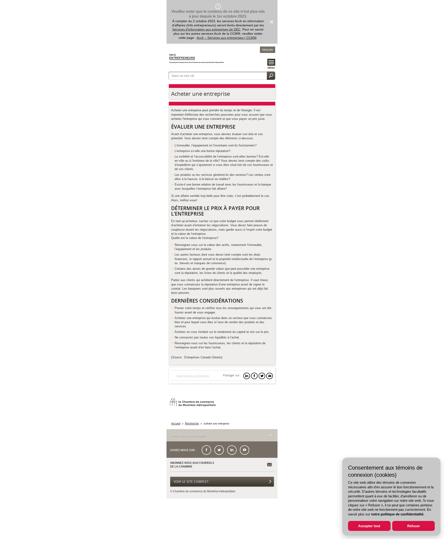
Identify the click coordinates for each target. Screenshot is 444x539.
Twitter (219, 450)
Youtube (244, 450)
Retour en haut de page (188, 435)
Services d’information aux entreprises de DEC (206, 29)
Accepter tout (369, 526)
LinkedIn (232, 450)
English (267, 49)
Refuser (413, 526)
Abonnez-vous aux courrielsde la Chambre (192, 464)
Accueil (175, 423)
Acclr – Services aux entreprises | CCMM (226, 38)
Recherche (192, 423)
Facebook (206, 450)
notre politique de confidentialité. (397, 514)
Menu (271, 67)
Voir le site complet (191, 481)
